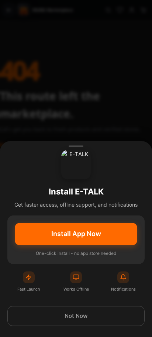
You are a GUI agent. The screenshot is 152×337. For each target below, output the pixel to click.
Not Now (76, 315)
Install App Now (76, 234)
